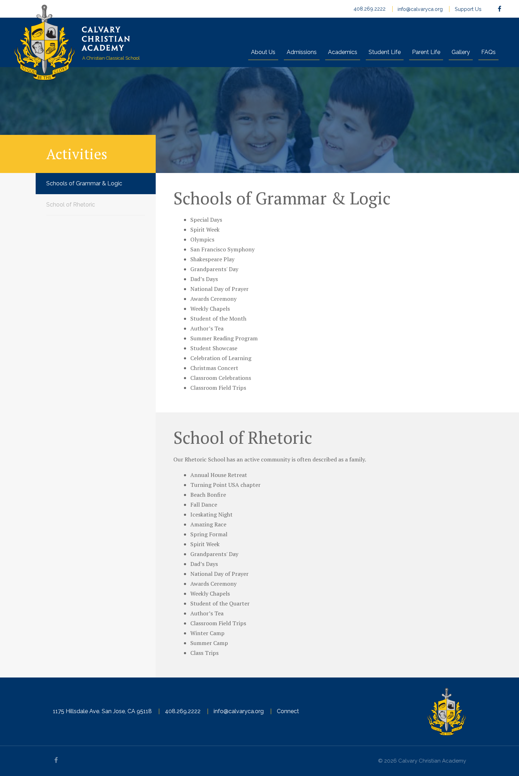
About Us (263, 52)
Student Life (385, 52)
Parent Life (426, 52)
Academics (342, 52)
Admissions (302, 52)
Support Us (468, 9)
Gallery (461, 52)
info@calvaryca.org (420, 9)
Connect (288, 711)
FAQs (488, 52)
